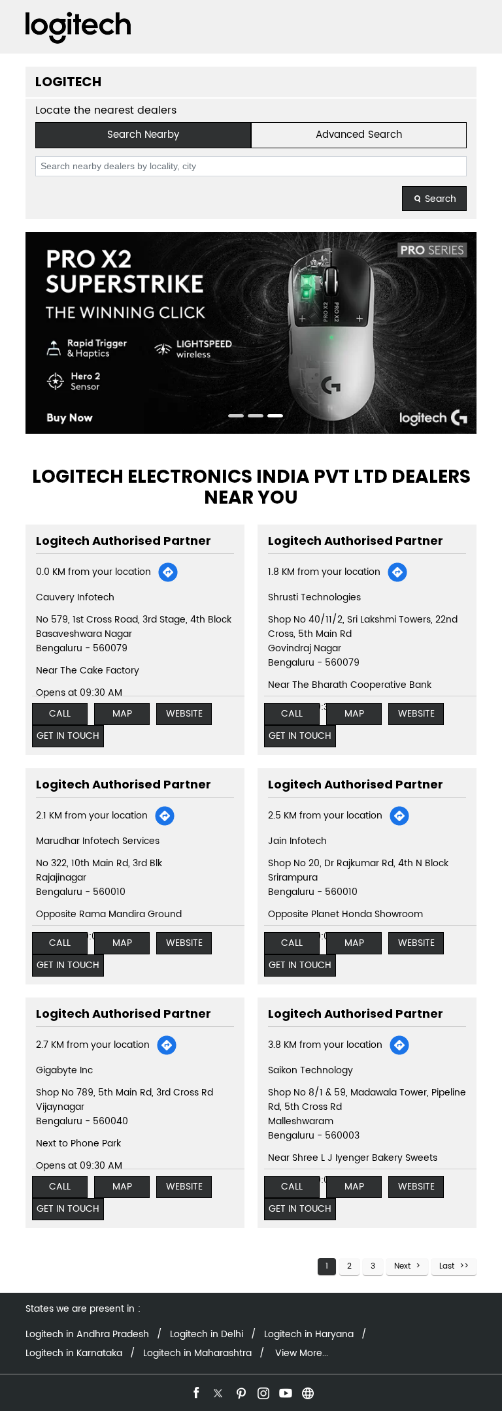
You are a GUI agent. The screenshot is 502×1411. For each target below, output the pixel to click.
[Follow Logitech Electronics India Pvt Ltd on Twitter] (217, 1391)
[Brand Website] (306, 1391)
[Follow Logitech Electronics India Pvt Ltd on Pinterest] (240, 1391)
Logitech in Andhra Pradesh (87, 1334)
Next (402, 1266)
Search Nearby (143, 135)
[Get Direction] (168, 572)
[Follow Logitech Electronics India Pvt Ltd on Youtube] (284, 1391)
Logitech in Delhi (206, 1334)
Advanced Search (359, 135)
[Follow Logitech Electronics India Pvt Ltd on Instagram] (262, 1391)
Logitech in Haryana (309, 1334)
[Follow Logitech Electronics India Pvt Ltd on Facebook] (195, 1391)
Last (446, 1266)
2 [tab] (251, 417)
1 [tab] (231, 417)
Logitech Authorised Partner (123, 540)
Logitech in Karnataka (73, 1353)
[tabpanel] (251, 333)
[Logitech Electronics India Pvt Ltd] (78, 28)
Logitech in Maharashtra (197, 1353)
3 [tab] (270, 417)
